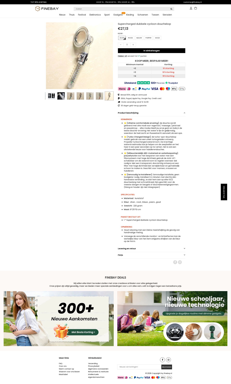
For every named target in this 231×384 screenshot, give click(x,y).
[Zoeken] (171, 9)
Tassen (155, 14)
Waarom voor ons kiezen (69, 371)
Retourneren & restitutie (98, 371)
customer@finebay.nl (192, 2)
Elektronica (95, 14)
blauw (139, 38)
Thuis (71, 14)
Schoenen (143, 14)
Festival (82, 14)
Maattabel (63, 374)
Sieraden (167, 14)
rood (130, 38)
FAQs (120, 255)
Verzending (93, 363)
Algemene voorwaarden (98, 369)
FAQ (60, 363)
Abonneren (166, 367)
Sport (107, 14)
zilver (122, 38)
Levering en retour (127, 248)
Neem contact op (66, 369)
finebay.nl (168, 373)
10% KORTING (224, 192)
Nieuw (62, 14)
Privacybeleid (93, 366)
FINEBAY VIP (122, 56)
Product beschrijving (128, 112)
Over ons (63, 366)
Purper (148, 38)
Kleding (130, 14)
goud (157, 38)
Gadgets (118, 14)
